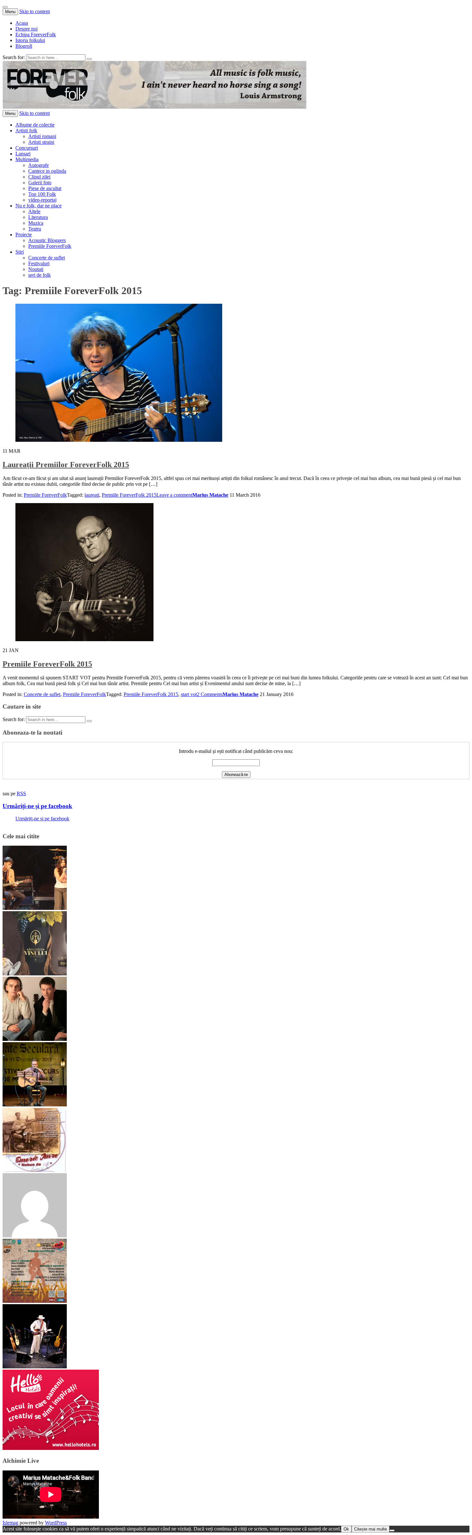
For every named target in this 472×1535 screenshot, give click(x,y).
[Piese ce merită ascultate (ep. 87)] (35, 1104)
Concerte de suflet (46, 257)
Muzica (35, 223)
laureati (91, 495)
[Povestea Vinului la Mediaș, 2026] (35, 973)
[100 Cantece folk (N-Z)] (35, 1039)
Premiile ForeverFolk (49, 246)
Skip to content (34, 11)
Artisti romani (42, 136)
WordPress (56, 1522)
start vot (189, 694)
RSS (21, 793)
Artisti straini (41, 142)
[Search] (89, 59)
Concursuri (26, 148)
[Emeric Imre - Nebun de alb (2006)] (35, 1170)
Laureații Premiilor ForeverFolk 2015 (66, 464)
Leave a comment (174, 495)
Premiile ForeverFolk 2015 (129, 495)
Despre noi (26, 28)
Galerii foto (39, 182)
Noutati (35, 269)
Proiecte (23, 234)
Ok (346, 1529)
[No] (392, 1530)
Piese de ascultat (44, 188)
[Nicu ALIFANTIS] (35, 1366)
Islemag (10, 1522)
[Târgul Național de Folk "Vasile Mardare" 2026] (35, 1301)
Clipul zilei (39, 176)
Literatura (38, 217)
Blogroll (23, 46)
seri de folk (39, 275)
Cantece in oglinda (47, 171)
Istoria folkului (30, 40)
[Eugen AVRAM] (35, 1235)
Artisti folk (26, 130)
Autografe (38, 165)
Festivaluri (38, 263)
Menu (10, 11)
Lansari (23, 153)
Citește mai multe (370, 1529)
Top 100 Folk (42, 194)
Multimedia (27, 159)
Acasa (21, 23)
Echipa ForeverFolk (35, 34)
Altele (34, 211)
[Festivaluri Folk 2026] (35, 908)
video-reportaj (42, 200)
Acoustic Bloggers (47, 240)
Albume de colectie (35, 124)
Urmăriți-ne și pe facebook (37, 806)
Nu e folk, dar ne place (38, 205)
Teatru (34, 228)
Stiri (19, 252)
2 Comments (210, 694)
